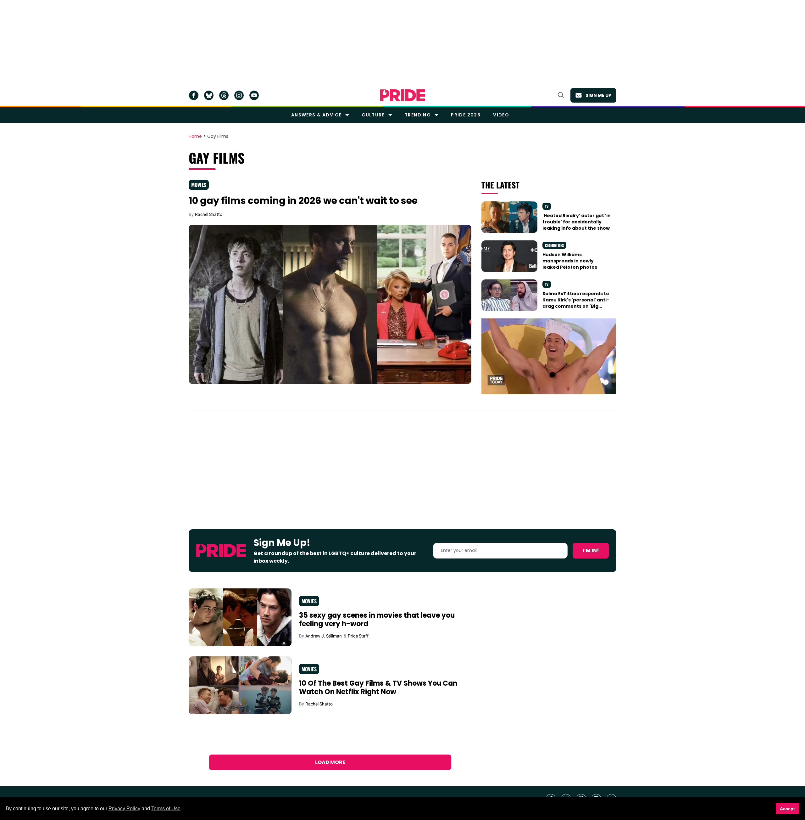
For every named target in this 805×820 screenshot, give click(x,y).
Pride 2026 (465, 115)
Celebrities (554, 245)
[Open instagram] (239, 95)
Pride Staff (358, 635)
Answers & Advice (316, 115)
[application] (548, 356)
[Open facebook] (194, 95)
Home (195, 136)
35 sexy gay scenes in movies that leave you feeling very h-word (377, 619)
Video (501, 115)
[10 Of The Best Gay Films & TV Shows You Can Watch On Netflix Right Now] (240, 685)
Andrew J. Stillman (323, 635)
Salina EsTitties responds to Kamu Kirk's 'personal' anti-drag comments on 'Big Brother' (575, 303)
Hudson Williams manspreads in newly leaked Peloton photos (569, 261)
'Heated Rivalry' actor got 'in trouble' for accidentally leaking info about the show (576, 222)
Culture (373, 115)
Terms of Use (165, 808)
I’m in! (591, 550)
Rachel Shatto (208, 214)
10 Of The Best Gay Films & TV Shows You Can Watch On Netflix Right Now (378, 687)
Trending (418, 115)
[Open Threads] (224, 95)
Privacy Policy (124, 808)
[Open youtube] (254, 95)
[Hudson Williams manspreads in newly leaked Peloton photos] (509, 255)
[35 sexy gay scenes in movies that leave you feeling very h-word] (240, 617)
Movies (198, 184)
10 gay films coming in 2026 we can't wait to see (303, 200)
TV (546, 206)
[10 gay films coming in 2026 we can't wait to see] (330, 304)
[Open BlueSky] (209, 95)
